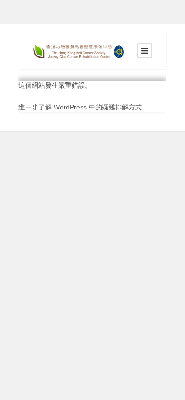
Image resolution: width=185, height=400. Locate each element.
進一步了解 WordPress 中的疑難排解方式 (80, 107)
